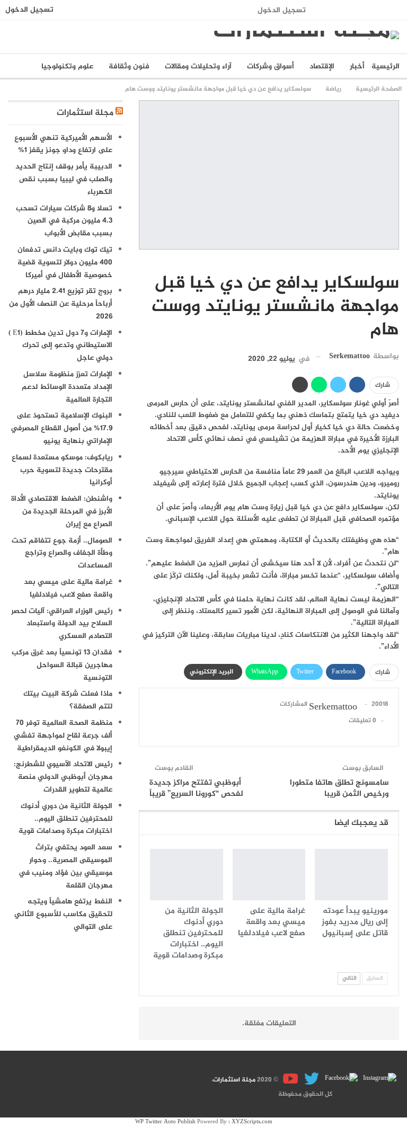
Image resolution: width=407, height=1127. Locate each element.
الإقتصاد (321, 66)
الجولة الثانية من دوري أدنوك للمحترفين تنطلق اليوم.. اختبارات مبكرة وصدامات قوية (65, 819)
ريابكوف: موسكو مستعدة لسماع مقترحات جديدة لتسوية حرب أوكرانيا (62, 470)
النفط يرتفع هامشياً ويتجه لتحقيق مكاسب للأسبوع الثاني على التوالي (63, 914)
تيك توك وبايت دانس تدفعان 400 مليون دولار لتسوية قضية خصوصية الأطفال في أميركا (64, 262)
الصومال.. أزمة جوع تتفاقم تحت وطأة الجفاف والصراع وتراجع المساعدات (62, 553)
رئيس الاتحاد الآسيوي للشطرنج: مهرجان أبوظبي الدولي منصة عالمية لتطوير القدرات (63, 777)
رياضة (395, 261)
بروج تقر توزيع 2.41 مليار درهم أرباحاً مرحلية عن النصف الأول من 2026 (60, 304)
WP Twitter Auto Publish (165, 1122)
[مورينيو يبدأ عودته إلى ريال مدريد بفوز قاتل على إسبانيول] (351, 874)
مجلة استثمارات (85, 113)
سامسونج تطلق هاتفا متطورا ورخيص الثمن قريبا (339, 788)
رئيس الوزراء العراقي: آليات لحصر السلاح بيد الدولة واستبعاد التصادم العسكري (61, 624)
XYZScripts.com (252, 1122)
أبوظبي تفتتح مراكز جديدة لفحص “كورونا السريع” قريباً (196, 788)
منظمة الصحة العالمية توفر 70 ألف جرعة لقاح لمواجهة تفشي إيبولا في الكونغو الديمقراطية (63, 736)
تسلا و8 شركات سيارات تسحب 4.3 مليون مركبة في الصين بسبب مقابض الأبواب (64, 221)
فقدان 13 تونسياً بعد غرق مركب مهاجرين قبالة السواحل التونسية (62, 665)
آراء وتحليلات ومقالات (198, 66)
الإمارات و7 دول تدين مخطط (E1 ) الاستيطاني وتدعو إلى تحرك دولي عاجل (60, 346)
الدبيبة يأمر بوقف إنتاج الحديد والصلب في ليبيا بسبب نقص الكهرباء (63, 179)
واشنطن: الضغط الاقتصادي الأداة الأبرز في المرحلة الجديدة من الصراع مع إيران (61, 511)
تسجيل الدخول (282, 10)
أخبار (357, 66)
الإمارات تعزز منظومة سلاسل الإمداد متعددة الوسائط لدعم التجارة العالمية (67, 387)
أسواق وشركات (270, 66)
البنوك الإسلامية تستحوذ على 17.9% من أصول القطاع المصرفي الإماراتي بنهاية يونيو (61, 428)
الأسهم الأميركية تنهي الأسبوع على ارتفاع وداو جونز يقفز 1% (63, 144)
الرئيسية (385, 66)
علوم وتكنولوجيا (67, 66)
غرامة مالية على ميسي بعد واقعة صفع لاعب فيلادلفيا (68, 588)
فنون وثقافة (129, 66)
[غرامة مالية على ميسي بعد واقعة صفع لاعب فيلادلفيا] (269, 874)
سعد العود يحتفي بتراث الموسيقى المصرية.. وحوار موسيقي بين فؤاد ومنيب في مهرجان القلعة (65, 866)
